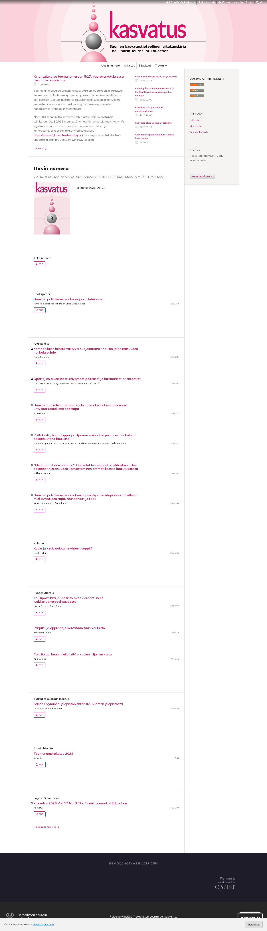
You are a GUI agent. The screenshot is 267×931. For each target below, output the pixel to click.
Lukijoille (194, 120)
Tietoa (160, 65)
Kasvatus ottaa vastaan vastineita (153, 122)
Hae (262, 2)
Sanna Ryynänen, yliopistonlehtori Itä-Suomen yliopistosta (78, 704)
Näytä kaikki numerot (45, 826)
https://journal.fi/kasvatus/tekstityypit (58, 135)
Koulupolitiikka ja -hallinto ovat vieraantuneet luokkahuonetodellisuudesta (68, 600)
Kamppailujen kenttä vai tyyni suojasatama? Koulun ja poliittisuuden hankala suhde (86, 350)
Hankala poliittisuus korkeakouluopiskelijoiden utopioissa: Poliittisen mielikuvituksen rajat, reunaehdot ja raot (85, 497)
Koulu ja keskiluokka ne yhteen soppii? (63, 548)
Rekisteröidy (207, 2)
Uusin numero (110, 65)
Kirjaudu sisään (232, 2)
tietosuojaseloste (43, 924)
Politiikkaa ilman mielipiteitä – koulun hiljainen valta (73, 654)
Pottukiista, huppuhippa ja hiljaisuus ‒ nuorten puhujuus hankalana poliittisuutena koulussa (84, 437)
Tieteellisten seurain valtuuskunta (154, 916)
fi (247, 2)
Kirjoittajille (196, 126)
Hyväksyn (254, 924)
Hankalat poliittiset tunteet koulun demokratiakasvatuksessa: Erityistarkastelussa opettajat (81, 407)
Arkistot (129, 65)
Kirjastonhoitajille (199, 132)
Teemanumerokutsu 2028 (53, 753)
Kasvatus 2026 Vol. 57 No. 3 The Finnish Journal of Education (80, 803)
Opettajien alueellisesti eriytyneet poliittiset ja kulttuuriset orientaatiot (87, 379)
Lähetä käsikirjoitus (182, 2)
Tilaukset (144, 65)
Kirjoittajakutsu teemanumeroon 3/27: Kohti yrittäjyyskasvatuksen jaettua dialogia (155, 92)
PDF (38, 264)
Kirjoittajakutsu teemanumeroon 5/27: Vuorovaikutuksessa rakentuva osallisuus (79, 78)
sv (251, 2)
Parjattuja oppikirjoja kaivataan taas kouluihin (69, 628)
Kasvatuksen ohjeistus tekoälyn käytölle (156, 76)
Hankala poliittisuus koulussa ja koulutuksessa (69, 299)
